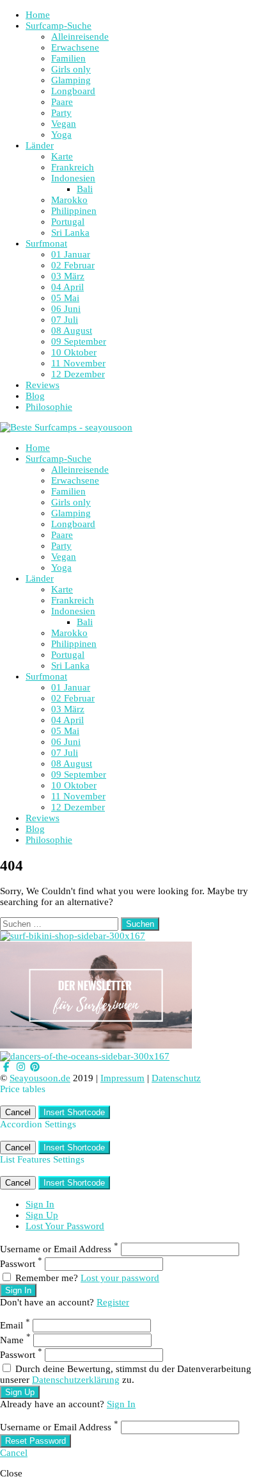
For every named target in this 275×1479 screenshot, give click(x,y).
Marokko (69, 200)
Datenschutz (176, 1078)
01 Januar (70, 254)
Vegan (63, 123)
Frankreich (72, 167)
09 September (78, 341)
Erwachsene (75, 47)
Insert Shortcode (74, 1112)
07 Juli (64, 320)
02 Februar (73, 265)
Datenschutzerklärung (76, 1380)
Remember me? (47, 1278)
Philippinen (74, 211)
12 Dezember (78, 374)
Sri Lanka (70, 232)
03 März (67, 276)
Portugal (67, 222)
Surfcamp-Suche (58, 25)
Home (38, 15)
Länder (40, 145)
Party (61, 113)
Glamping (71, 80)
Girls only (71, 69)
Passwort (21, 1264)
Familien (68, 58)
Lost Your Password (65, 1226)
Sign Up (42, 1215)
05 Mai (65, 298)
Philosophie (49, 407)
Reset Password (35, 1441)
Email (15, 1325)
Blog (35, 396)
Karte (62, 156)
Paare (62, 102)
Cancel (18, 1112)
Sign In (40, 1204)
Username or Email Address (59, 1249)
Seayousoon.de (40, 1078)
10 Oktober (74, 352)
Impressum (122, 1078)
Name (15, 1340)
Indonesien (73, 178)
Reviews (42, 385)
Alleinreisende (80, 36)
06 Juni (66, 309)
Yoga (61, 134)
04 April (67, 287)
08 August (71, 330)
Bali (85, 189)
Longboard (73, 91)
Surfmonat (46, 243)
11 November (78, 363)
